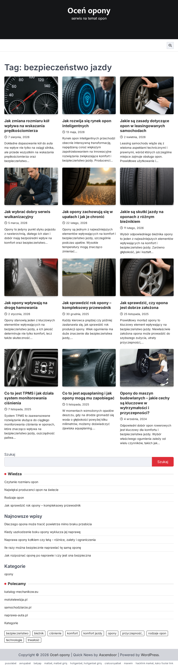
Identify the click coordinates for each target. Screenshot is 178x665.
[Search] (170, 45)
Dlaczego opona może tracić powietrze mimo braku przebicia (48, 524)
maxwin (128, 663)
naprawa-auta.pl (16, 615)
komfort (72, 633)
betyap (37, 663)
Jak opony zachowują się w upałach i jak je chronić (87, 214)
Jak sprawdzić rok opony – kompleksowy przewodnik (86, 305)
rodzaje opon (157, 633)
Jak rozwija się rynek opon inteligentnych (86, 123)
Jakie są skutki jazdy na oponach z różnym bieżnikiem (141, 216)
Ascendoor (108, 655)
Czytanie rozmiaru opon (21, 482)
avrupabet (25, 663)
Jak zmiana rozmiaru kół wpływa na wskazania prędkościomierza (26, 125)
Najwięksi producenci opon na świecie (31, 490)
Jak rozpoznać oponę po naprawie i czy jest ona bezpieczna (47, 555)
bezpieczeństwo (17, 633)
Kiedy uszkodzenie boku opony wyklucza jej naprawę (42, 532)
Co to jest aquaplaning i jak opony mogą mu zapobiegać (88, 395)
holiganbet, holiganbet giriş (86, 663)
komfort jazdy (92, 633)
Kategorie (11, 623)
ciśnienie (55, 633)
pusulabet (10, 663)
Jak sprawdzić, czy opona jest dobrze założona (144, 305)
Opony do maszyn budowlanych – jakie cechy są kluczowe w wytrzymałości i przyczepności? (145, 403)
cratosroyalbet (113, 663)
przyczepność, (132, 633)
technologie (14, 640)
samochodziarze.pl (17, 607)
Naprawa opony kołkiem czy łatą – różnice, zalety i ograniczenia (50, 540)
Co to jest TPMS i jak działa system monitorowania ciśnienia (29, 398)
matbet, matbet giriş (55, 663)
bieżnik (39, 633)
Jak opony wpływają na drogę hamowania (25, 305)
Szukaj (9, 454)
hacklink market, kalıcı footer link (154, 663)
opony (8, 574)
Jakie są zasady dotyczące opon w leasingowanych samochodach (144, 125)
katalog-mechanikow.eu (21, 591)
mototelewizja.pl (15, 599)
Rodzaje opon (14, 497)
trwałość (34, 640)
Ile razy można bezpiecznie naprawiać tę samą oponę (42, 547)
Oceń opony (89, 11)
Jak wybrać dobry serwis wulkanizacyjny (27, 214)
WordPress (150, 655)
